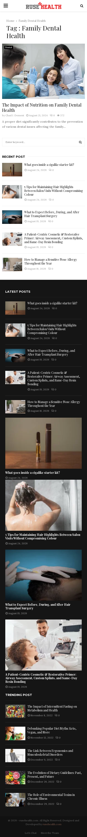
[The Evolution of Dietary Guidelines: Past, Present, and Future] (15, 777)
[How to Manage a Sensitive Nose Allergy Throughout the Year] (12, 264)
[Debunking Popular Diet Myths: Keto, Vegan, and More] (15, 733)
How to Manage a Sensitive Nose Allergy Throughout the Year (50, 261)
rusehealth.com (52, 824)
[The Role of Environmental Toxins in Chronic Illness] (15, 799)
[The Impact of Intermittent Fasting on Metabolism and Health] (15, 711)
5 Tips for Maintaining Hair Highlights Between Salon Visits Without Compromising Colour (53, 191)
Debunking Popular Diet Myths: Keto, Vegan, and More (51, 730)
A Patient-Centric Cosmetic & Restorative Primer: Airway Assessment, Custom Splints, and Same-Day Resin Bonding (53, 238)
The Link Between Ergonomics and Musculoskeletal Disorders (50, 753)
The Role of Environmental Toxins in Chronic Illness (51, 797)
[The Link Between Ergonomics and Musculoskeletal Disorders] (15, 755)
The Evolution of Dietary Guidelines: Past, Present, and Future (54, 775)
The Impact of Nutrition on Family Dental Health (42, 107)
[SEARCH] (80, 142)
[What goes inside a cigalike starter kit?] (12, 169)
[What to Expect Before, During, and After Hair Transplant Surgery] (12, 217)
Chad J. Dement (14, 115)
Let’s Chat (31, 832)
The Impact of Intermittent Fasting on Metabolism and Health (52, 708)
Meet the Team (50, 832)
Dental (8, 47)
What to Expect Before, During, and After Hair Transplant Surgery (51, 214)
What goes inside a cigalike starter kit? (49, 165)
